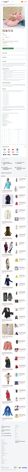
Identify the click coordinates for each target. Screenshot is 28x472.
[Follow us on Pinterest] (4, 467)
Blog (1, 456)
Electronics (16, 436)
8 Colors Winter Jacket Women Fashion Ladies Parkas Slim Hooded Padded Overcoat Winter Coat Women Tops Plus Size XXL (22, 275)
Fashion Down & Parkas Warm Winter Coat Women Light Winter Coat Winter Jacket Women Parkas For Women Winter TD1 (22, 235)
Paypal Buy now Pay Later (4, 443)
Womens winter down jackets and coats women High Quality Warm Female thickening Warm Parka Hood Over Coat (22, 333)
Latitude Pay (2, 462)
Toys (15, 435)
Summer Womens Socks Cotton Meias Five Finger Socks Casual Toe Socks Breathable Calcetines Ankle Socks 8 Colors (22, 324)
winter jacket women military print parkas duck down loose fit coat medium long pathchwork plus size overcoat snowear (22, 251)
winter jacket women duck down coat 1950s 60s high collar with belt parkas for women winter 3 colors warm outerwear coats (22, 341)
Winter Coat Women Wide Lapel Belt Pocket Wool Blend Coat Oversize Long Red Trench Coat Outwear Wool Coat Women (7, 271)
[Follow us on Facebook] (1, 467)
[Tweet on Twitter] (5, 45)
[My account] (24, 1)
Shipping (2, 454)
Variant (3, 33)
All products (4, 4)
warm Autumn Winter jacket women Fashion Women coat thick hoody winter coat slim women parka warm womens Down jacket (7, 402)
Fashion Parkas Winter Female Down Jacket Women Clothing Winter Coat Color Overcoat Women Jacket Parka (7, 418)
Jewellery (16, 433)
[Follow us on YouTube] (5, 467)
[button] (20, 48)
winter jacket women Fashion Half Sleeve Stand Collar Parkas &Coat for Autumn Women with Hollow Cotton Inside (22, 382)
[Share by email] (6, 45)
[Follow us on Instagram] (3, 467)
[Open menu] (1, 1)
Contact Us (2, 451)
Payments (2, 452)
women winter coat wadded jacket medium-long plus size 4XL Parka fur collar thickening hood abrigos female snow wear (7, 369)
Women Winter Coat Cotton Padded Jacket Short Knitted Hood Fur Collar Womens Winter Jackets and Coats (22, 415)
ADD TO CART (8, 48)
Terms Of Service (3, 455)
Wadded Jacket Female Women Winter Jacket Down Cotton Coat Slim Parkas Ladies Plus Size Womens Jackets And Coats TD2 (7, 287)
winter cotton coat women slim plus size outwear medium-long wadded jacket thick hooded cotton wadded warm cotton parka (22, 308)
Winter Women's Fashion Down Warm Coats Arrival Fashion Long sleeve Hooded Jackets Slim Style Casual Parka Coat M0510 (7, 336)
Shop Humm (2, 463)
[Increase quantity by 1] (9, 39)
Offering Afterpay (3, 442)
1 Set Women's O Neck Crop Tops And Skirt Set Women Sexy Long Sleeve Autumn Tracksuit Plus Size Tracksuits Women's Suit (22, 284)
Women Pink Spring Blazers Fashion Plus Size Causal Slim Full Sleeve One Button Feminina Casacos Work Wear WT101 (22, 292)
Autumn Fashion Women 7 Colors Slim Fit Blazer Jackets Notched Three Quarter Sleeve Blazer (7, 222)
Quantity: (3, 39)
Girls (15, 432)
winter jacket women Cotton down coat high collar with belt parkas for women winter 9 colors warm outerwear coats (22, 357)
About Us (2, 445)
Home (2, 4)
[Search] (22, 1)
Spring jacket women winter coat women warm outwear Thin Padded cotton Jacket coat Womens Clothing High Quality (22, 187)
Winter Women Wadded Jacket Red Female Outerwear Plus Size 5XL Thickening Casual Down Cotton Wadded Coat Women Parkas (22, 365)
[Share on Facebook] (2, 45)
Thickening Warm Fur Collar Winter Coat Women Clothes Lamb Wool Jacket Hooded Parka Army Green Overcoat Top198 (7, 238)
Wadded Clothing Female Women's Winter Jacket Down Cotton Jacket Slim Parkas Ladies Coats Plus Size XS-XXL (22, 218)
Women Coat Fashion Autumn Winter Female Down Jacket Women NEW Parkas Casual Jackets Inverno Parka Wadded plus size (22, 406)
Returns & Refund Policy (4, 453)
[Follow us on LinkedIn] (8, 467)
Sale (15, 437)
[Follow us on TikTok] (7, 467)
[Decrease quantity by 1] (6, 39)
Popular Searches (3, 444)
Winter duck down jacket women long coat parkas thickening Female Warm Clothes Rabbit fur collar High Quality (7, 205)
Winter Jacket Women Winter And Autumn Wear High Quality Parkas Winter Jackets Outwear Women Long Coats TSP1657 (22, 349)
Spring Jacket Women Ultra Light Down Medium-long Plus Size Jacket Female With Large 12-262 (22, 390)
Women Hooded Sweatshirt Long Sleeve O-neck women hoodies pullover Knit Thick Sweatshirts (22, 316)
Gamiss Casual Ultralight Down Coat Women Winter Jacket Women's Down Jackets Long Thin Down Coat (22, 179)
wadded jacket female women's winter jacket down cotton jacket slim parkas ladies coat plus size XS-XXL (22, 267)
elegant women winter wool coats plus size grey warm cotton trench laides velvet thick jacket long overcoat (7, 304)
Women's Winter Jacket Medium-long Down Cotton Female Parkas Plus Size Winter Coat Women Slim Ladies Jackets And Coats (22, 374)
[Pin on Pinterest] (4, 45)
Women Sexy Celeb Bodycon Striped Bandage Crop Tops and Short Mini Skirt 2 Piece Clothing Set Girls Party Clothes (7, 386)
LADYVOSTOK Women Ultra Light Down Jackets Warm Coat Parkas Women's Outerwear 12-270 (22, 210)
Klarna (2, 441)
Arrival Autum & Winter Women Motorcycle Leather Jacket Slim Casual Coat (22, 300)
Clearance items (17, 426)
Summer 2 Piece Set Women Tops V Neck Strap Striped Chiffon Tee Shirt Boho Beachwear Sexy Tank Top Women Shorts (22, 398)
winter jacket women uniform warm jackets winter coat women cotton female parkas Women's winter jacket (7, 191)
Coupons (2, 461)
